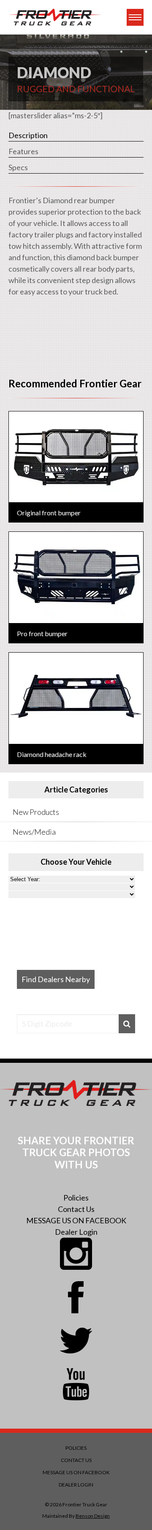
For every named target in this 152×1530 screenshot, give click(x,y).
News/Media (34, 831)
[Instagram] (76, 1254)
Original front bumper (49, 513)
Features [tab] (23, 151)
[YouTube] (76, 1384)
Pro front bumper (42, 633)
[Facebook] (76, 1297)
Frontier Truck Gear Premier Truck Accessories (54, 17)
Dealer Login (76, 1231)
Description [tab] (28, 135)
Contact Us (76, 1209)
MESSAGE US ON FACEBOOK (76, 1220)
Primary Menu (135, 17)
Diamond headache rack (52, 754)
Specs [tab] (18, 167)
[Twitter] (76, 1341)
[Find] (127, 1023)
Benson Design (93, 1516)
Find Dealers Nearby (56, 979)
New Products (36, 812)
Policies (76, 1197)
